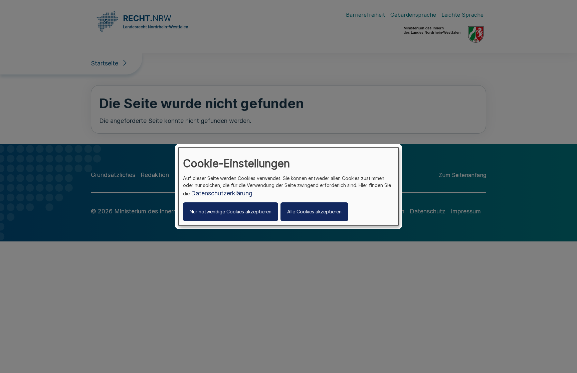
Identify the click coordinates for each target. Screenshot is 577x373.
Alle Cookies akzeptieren (314, 211)
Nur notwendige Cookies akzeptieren (230, 211)
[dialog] (288, 186)
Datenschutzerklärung (221, 193)
